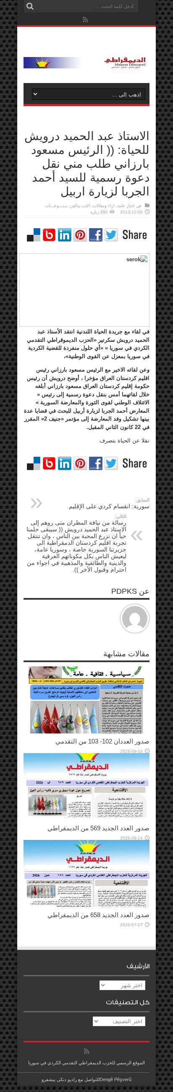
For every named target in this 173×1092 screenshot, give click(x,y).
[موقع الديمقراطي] (86, 62)
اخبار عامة (126, 205)
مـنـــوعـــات (56, 205)
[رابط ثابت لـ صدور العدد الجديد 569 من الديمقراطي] (86, 818)
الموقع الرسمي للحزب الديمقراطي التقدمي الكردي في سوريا (86, 1062)
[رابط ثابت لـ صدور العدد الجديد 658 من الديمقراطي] (86, 905)
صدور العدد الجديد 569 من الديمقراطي (98, 828)
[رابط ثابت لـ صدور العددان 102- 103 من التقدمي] (86, 731)
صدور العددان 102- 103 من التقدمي (102, 741)
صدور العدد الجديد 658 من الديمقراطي (98, 914)
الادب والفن (80, 205)
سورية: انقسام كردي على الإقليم (109, 503)
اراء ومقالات (104, 205)
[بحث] (30, 6)
